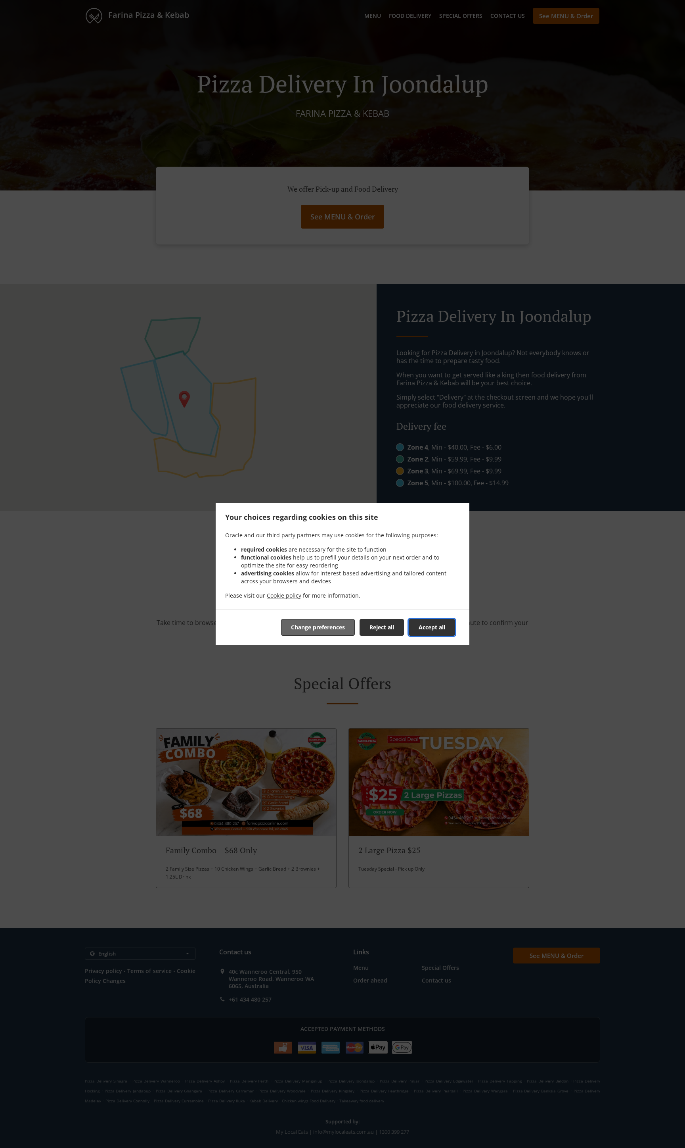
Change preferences (318, 627)
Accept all (432, 627)
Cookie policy (284, 595)
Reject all (381, 627)
